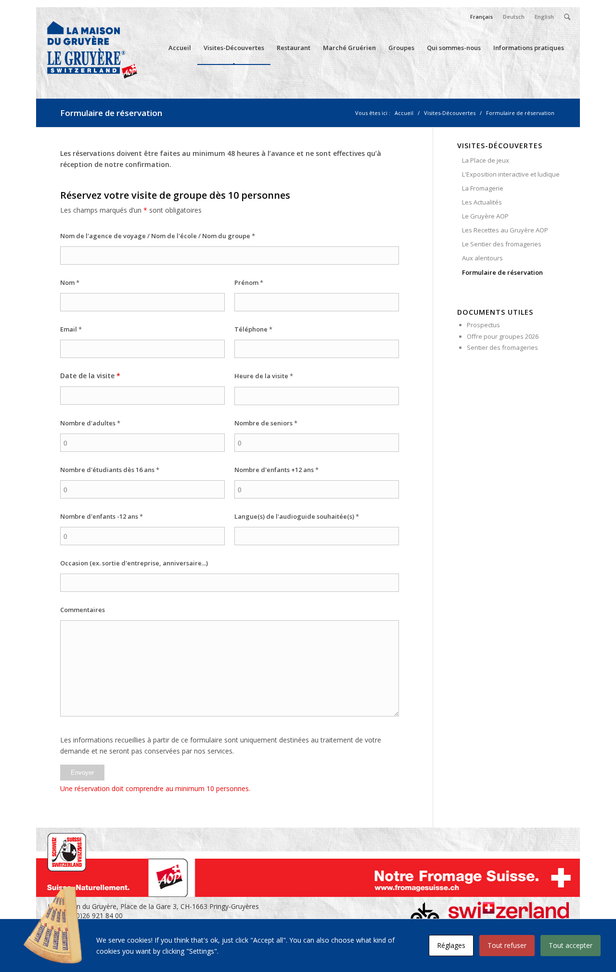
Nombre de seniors (265, 423)
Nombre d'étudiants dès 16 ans (109, 469)
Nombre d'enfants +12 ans (276, 469)
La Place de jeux (485, 160)
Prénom (248, 282)
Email (71, 329)
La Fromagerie (482, 188)
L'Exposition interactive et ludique (511, 174)
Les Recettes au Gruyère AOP (505, 230)
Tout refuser (507, 945)
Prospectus (483, 324)
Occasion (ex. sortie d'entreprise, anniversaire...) (134, 563)
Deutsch (514, 16)
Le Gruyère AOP (485, 216)
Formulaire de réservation (111, 112)
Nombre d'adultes (90, 423)
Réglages (451, 945)
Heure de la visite (263, 375)
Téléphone (253, 329)
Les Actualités (482, 202)
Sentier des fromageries (502, 347)
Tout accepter (570, 945)
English (544, 16)
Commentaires (82, 609)
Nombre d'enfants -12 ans (101, 516)
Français (481, 16)
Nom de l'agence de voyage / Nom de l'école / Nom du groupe (157, 235)
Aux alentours (482, 258)
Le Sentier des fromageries (501, 244)
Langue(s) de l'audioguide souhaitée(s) (296, 516)
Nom (69, 282)
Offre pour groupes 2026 (503, 336)
